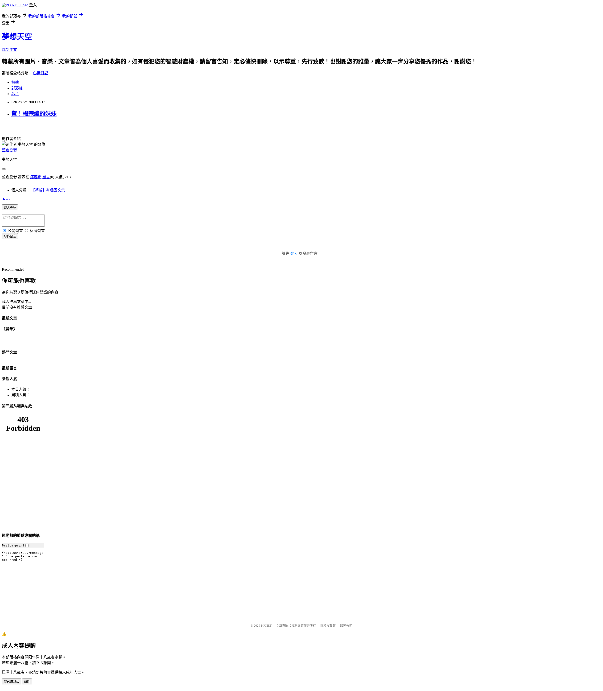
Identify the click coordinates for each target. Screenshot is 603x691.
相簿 (15, 82)
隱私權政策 (328, 625)
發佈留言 (10, 236)
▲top (6, 198)
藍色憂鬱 (9, 150)
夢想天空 (17, 36)
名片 (15, 94)
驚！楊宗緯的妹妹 (34, 114)
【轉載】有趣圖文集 (48, 190)
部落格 (17, 88)
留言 (46, 177)
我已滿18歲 (11, 681)
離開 (27, 681)
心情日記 (40, 73)
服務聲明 (346, 625)
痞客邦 (35, 177)
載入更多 (10, 207)
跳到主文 (9, 50)
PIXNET (266, 625)
